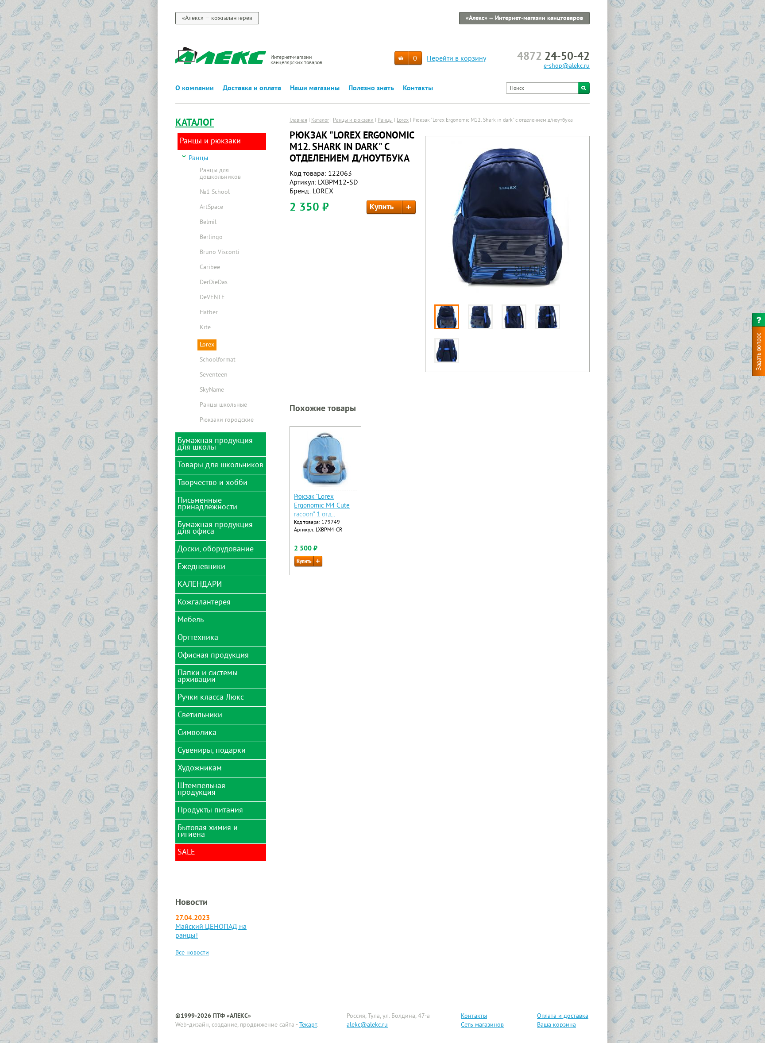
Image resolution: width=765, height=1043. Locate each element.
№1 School (215, 192)
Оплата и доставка (562, 1016)
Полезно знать (371, 88)
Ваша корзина (556, 1025)
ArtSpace (211, 207)
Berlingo (211, 237)
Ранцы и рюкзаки (353, 120)
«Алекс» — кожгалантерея (217, 18)
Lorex (207, 345)
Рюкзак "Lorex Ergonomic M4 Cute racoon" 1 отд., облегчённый (322, 510)
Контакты (418, 88)
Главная (298, 120)
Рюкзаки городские (227, 420)
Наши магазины (315, 88)
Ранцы (199, 158)
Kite (205, 327)
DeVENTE (212, 297)
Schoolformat (218, 360)
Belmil (208, 222)
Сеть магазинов (482, 1025)
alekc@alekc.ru (367, 1025)
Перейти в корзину (456, 58)
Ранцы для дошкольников (220, 174)
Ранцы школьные (223, 405)
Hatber (209, 312)
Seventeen (214, 375)
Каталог (194, 123)
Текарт (308, 1025)
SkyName (212, 390)
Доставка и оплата (252, 88)
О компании (194, 88)
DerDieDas (214, 282)
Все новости (192, 953)
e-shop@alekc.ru (567, 66)
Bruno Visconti (220, 252)
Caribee (210, 267)
